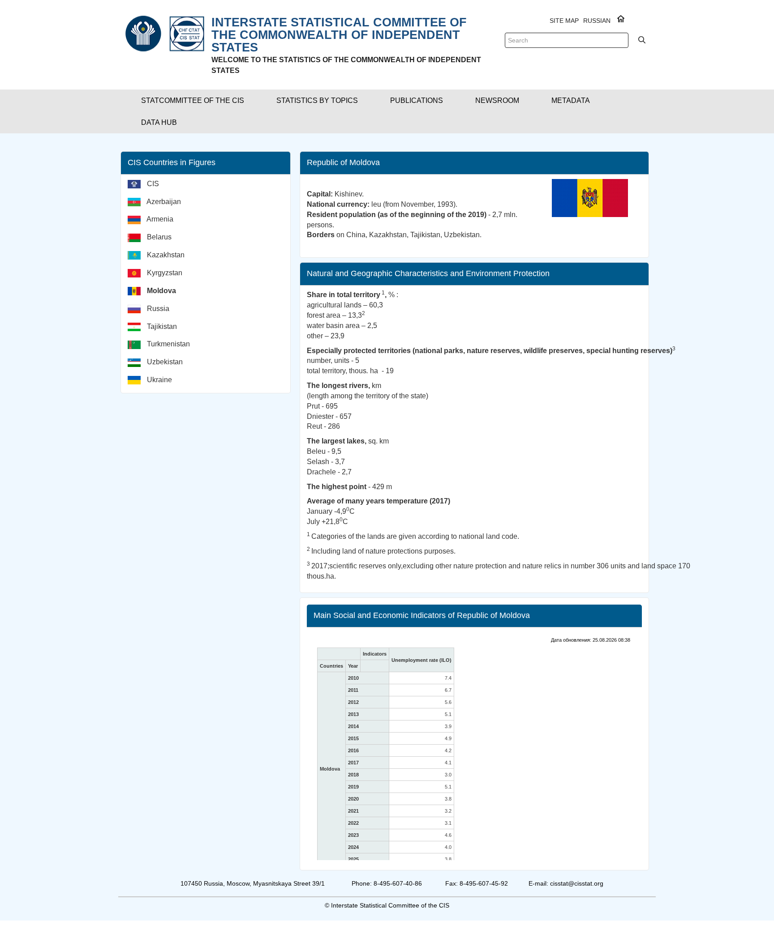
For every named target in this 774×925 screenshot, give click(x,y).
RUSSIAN (597, 20)
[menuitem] (209, 187)
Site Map (564, 20)
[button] (192, 100)
